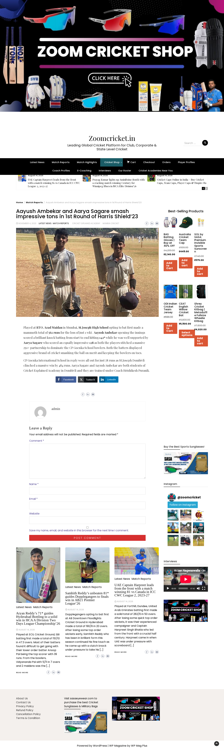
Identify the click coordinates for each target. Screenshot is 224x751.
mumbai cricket (111, 223)
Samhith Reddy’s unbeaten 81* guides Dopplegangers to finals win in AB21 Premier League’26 (87, 598)
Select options (187, 334)
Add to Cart (169, 265)
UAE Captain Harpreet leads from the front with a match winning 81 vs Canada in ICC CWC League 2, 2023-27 (54, 183)
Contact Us (23, 702)
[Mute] (198, 588)
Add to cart (185, 262)
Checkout (149, 162)
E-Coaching (84, 170)
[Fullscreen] (203, 588)
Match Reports (61, 162)
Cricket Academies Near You (156, 170)
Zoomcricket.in (112, 138)
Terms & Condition (28, 718)
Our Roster (124, 170)
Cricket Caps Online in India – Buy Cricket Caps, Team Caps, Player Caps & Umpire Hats (182, 181)
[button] (112, 64)
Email (33, 499)
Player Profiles (186, 162)
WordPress (100, 746)
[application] (186, 579)
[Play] (168, 588)
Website (34, 513)
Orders (166, 162)
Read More (22, 672)
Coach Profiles (61, 170)
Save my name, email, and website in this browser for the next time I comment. (79, 530)
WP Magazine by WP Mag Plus (128, 746)
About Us (22, 698)
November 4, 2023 (27, 223)
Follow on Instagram (183, 505)
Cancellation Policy (28, 714)
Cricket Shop (112, 162)
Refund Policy (24, 710)
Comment (36, 441)
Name (34, 484)
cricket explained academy (86, 223)
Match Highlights (87, 162)
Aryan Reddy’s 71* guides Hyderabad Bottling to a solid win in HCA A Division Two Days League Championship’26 (38, 618)
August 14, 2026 (27, 629)
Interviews (105, 170)
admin (55, 409)
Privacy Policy (25, 706)
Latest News (37, 162)
